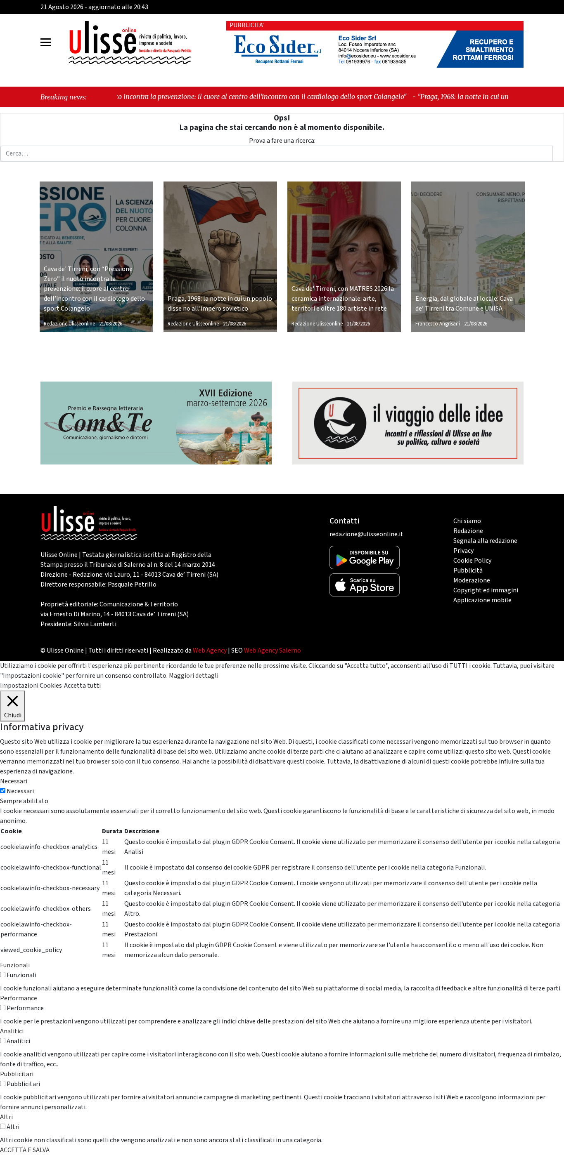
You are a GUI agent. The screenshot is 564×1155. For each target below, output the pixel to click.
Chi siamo (467, 521)
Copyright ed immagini (485, 590)
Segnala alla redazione (485, 540)
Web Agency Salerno (272, 650)
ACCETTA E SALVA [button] (25, 1150)
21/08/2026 (110, 324)
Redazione (468, 530)
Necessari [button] (13, 781)
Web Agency (210, 650)
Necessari (20, 791)
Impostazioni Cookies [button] (31, 685)
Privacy (463, 550)
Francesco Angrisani (437, 324)
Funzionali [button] (15, 965)
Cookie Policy (472, 560)
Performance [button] (18, 998)
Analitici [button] (12, 1031)
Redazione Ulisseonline (69, 324)
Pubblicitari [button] (16, 1074)
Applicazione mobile (482, 600)
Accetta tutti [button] (82, 685)
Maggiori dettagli (193, 675)
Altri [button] (6, 1117)
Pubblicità (468, 570)
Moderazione (471, 580)
